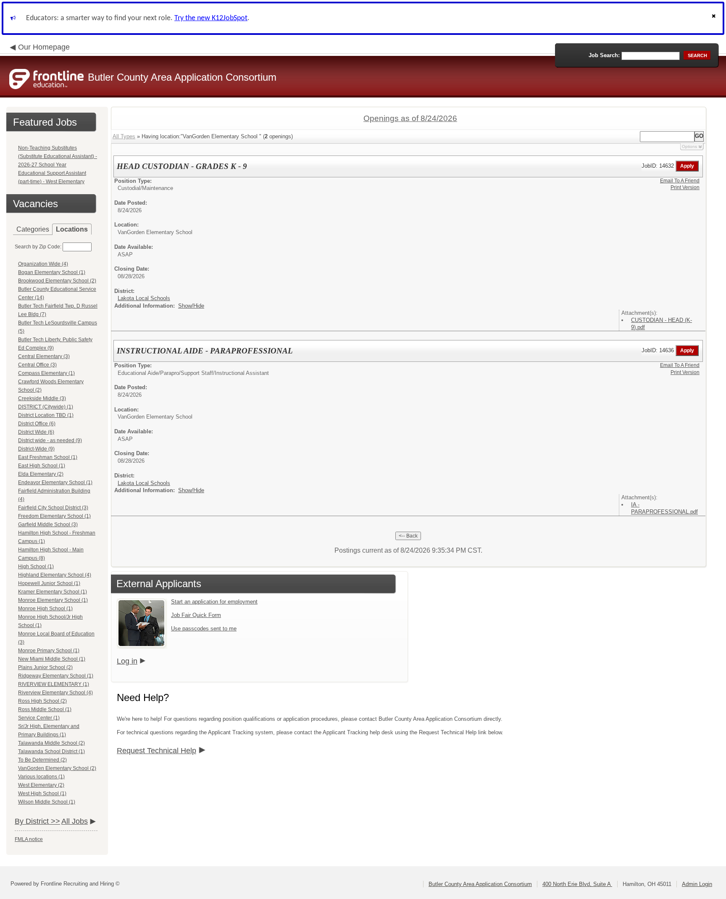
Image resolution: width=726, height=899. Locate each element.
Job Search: (604, 55)
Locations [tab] (72, 229)
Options (689, 146)
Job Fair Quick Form (196, 615)
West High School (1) (42, 793)
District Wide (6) (36, 432)
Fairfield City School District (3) (53, 508)
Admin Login (697, 884)
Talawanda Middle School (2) (51, 743)
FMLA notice (29, 839)
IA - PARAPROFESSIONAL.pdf (664, 508)
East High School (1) (41, 466)
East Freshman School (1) (47, 457)
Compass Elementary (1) (46, 373)
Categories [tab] (32, 229)
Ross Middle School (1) (44, 709)
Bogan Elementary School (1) (51, 272)
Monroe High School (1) (45, 609)
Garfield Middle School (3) (48, 524)
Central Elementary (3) (44, 356)
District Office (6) (36, 424)
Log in (127, 661)
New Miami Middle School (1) (51, 659)
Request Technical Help (156, 750)
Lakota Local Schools (144, 298)
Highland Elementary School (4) (54, 575)
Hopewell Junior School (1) (49, 583)
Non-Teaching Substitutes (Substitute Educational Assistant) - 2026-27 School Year (57, 156)
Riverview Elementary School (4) (55, 693)
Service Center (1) (39, 718)
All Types (124, 136)
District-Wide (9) (36, 449)
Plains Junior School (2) (45, 667)
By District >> (37, 821)
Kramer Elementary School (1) (52, 592)
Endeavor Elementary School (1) (55, 482)
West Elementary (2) (41, 785)
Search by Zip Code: (38, 247)
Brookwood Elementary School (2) (57, 281)
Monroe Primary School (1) (48, 651)
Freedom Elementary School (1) (54, 516)
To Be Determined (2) (42, 760)
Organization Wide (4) (43, 264)
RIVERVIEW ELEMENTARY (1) (53, 684)
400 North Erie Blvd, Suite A (577, 884)
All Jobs (74, 821)
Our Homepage (44, 47)
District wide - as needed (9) (50, 440)
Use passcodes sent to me (204, 628)
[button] (715, 18)
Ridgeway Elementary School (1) (55, 676)
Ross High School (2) (42, 701)
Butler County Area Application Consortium (480, 884)
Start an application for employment (214, 601)
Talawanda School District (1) (51, 751)
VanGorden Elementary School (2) (57, 768)
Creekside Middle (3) (42, 398)
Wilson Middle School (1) (46, 802)
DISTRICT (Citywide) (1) (45, 407)
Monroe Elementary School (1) (53, 600)
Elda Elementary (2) (40, 474)
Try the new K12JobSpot (210, 18)
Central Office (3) (37, 365)
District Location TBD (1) (46, 415)
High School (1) (36, 566)
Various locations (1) (41, 777)
